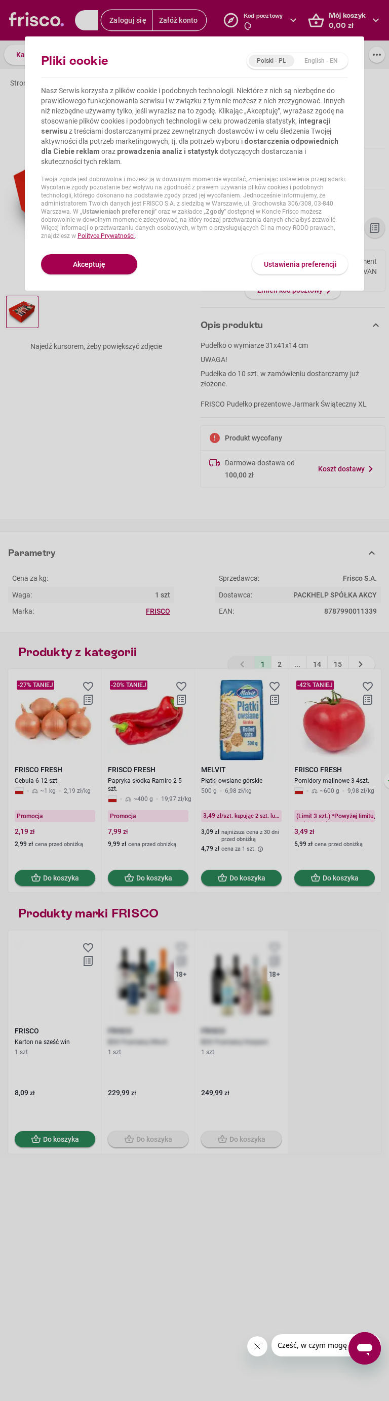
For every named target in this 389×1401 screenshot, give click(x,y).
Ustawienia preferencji (300, 264)
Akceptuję (89, 264)
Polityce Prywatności (106, 235)
